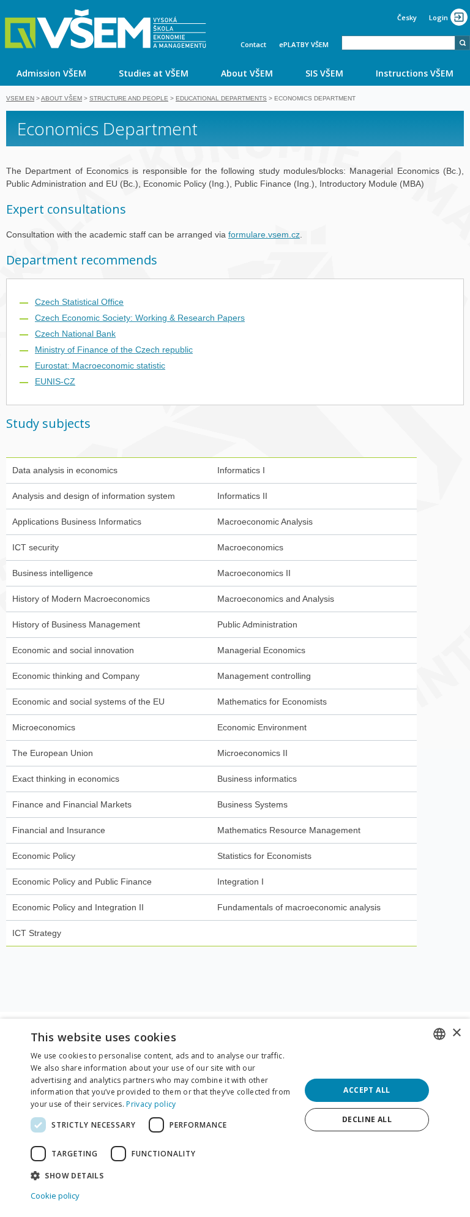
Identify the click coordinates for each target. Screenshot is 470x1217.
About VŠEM (247, 73)
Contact (253, 44)
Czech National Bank (75, 334)
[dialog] (235, 1118)
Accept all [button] (366, 1090)
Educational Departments (221, 98)
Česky (407, 17)
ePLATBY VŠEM (304, 44)
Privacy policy (151, 1104)
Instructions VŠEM (414, 73)
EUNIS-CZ (55, 381)
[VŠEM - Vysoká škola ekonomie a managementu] (105, 28)
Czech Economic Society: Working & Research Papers (140, 318)
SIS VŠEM (324, 73)
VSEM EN (20, 98)
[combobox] (398, 43)
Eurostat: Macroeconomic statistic (100, 365)
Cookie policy (55, 1195)
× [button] (456, 1033)
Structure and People (128, 98)
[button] (162, 1175)
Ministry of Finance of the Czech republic (114, 349)
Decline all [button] (367, 1119)
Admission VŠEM (51, 73)
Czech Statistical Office (79, 302)
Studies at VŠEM (153, 73)
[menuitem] (51, 73)
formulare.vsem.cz (264, 234)
